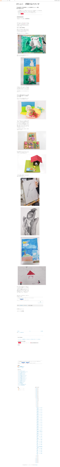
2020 (36, 394)
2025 (36, 389)
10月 (37, 400)
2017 (36, 397)
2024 (36, 390)
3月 (36, 455)
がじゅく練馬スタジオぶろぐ (21, 373)
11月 (37, 399)
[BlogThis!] (29, 305)
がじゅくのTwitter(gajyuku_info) (22, 384)
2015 (36, 459)
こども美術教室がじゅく (21, 366)
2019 (36, 395)
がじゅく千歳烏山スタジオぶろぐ (22, 376)
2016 (36, 458)
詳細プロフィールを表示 (20, 367)
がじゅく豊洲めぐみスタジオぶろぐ (22, 375)
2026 (36, 388)
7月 (36, 403)
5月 (36, 405)
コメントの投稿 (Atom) (21, 332)
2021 (36, 393)
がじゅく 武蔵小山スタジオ (28, 4)
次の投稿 (18, 331)
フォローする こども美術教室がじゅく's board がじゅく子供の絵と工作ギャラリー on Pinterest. (29, 339)
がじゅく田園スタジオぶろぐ (21, 380)
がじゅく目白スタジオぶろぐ (21, 374)
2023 (36, 391)
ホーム (30, 331)
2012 (36, 462)
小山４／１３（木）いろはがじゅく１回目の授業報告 (39, 431)
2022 (36, 392)
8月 (36, 402)
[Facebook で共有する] (31, 305)
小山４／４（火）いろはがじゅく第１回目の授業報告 (39, 447)
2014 (36, 460)
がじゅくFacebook (20, 383)
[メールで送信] (28, 305)
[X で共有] (30, 305)
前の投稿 (42, 331)
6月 (36, 404)
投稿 (19, 388)
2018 (36, 396)
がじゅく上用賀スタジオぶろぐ (22, 372)
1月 (36, 457)
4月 (36, 406)
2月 (36, 456)
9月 (36, 401)
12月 (37, 398)
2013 (36, 461)
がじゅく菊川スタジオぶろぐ (21, 381)
